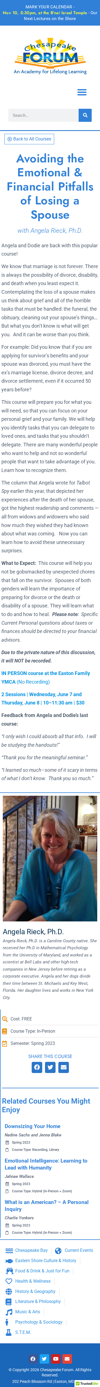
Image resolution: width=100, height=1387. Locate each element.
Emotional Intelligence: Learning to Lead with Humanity (46, 1164)
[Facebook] (33, 1359)
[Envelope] (67, 1359)
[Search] (85, 115)
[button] (81, 92)
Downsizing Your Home (32, 1126)
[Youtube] (56, 1359)
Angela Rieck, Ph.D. (33, 932)
